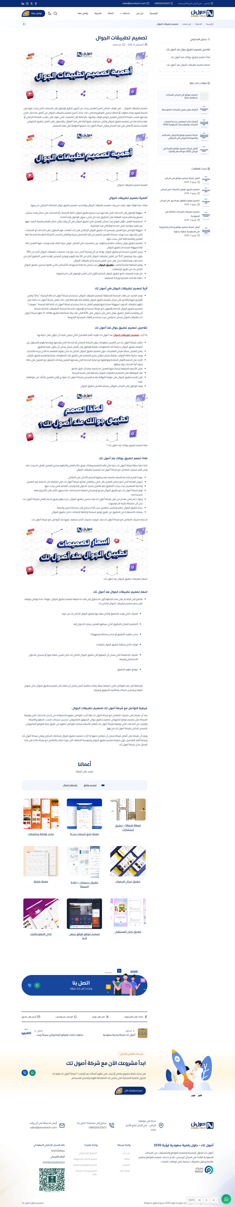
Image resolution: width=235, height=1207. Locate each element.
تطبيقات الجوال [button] (70, 785)
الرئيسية (153, 13)
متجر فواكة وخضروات (41, 834)
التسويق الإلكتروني (88, 1153)
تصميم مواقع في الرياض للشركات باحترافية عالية (182, 96)
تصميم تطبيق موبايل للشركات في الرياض (180, 189)
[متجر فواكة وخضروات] (41, 814)
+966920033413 (162, 3)
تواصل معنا (83, 13)
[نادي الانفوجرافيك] (41, 913)
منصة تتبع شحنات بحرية (84, 834)
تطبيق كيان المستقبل (128, 931)
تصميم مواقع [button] (90, 785)
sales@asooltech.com (134, 3)
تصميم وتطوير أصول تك (33, 1203)
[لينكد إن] (23, 3)
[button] (55, 13)
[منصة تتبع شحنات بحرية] (84, 814)
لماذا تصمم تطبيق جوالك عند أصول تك (190, 57)
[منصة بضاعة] (41, 861)
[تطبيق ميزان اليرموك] (127, 861)
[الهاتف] (29, 985)
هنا (108, 728)
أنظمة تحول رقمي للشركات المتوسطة (180, 109)
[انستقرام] (27, 3)
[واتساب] (37, 985)
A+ (199, 1200)
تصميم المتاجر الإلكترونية (85, 1159)
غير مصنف (186, 24)
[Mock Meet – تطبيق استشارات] (127, 810)
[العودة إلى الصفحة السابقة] (24, 24)
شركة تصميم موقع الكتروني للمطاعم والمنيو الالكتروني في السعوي (180, 136)
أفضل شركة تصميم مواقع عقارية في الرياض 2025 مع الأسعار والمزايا (180, 150)
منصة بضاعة (41, 881)
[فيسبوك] (35, 3)
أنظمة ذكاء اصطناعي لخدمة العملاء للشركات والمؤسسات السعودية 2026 (180, 123)
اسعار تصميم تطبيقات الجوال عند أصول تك (188, 65)
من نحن (139, 13)
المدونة (98, 13)
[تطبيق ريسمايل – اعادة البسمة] (84, 861)
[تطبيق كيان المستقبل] (127, 912)
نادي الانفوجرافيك (41, 934)
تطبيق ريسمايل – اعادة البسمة (84, 884)
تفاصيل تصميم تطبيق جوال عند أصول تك (188, 49)
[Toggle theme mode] (49, 13)
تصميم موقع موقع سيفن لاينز (84, 936)
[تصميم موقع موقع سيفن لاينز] (84, 913)
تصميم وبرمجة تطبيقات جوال (86, 1172)
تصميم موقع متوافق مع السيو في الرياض (180, 200)
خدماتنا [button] (126, 13)
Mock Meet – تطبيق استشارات (128, 827)
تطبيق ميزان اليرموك (128, 881)
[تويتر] (31, 3)
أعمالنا (111, 13)
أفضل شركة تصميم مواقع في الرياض (182, 178)
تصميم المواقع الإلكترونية (85, 1165)
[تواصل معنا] (226, 1199)
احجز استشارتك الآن (133, 1090)
